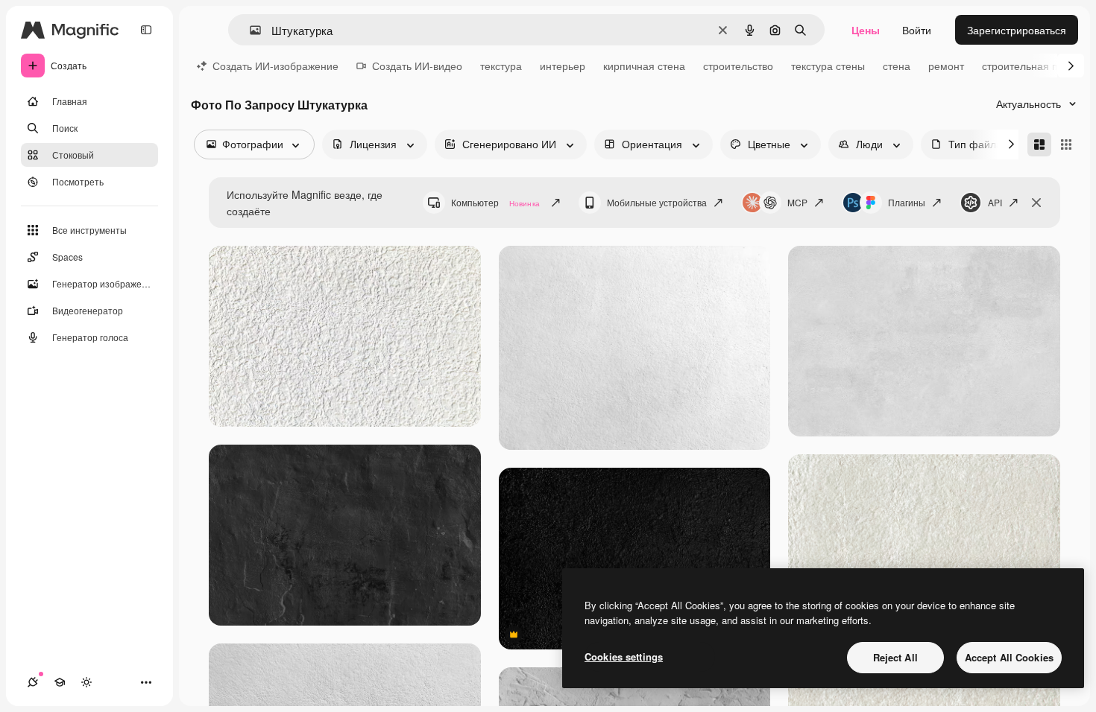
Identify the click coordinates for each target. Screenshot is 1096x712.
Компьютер (495, 202)
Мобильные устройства (657, 202)
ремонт (946, 65)
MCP (797, 202)
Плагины (906, 202)
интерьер (562, 65)
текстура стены (828, 65)
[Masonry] (1039, 144)
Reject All (895, 657)
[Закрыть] (1036, 203)
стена (896, 65)
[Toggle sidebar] (146, 30)
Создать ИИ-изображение (275, 65)
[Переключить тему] (86, 682)
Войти (916, 29)
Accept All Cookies (1009, 657)
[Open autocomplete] (249, 30)
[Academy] (60, 682)
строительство (738, 65)
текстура (501, 65)
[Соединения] (33, 682)
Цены (865, 29)
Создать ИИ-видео (417, 65)
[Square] (1066, 144)
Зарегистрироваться (1016, 29)
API (995, 202)
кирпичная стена (644, 65)
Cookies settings (624, 656)
